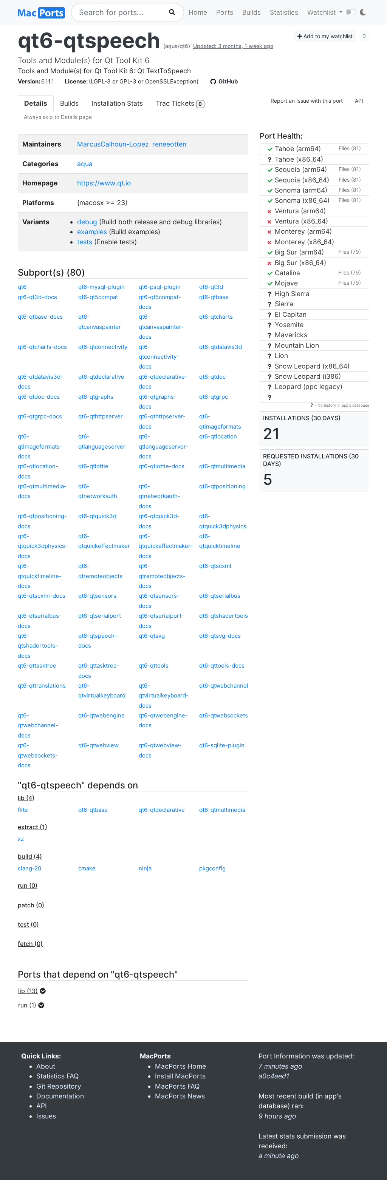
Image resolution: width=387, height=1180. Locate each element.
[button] (34, 991)
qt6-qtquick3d (97, 516)
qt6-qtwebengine (101, 715)
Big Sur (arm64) (298, 252)
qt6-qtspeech (89, 40)
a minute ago (279, 1156)
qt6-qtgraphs (95, 396)
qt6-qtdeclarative (101, 376)
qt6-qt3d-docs (37, 297)
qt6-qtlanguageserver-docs (163, 446)
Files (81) (350, 148)
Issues (46, 1116)
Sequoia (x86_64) (301, 180)
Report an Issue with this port (307, 100)
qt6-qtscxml (215, 565)
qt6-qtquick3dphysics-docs (43, 546)
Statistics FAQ (57, 1076)
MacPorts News (180, 1096)
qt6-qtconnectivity (102, 346)
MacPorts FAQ (177, 1086)
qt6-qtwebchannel (223, 685)
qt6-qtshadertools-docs (38, 645)
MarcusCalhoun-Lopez (113, 144)
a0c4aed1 (274, 1076)
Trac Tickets (179, 103)
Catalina (286, 273)
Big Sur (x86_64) (299, 263)
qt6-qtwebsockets (223, 715)
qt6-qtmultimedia (222, 466)
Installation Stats (117, 103)
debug (87, 222)
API (359, 100)
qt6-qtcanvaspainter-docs (161, 326)
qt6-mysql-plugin (101, 286)
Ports (224, 12)
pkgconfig (212, 868)
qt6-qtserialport (99, 615)
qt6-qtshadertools (223, 615)
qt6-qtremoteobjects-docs (162, 575)
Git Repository (58, 1086)
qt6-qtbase (214, 297)
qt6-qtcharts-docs (42, 346)
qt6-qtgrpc (213, 396)
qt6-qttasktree (37, 665)
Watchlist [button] (322, 12)
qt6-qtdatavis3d (220, 346)
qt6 (22, 286)
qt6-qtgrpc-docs (40, 416)
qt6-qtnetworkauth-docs (159, 496)
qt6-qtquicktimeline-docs (40, 575)
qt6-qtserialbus (219, 595)
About (45, 1066)
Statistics (284, 12)
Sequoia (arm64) (300, 169)
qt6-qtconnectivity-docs (159, 356)
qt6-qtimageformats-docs (40, 446)
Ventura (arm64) (299, 211)
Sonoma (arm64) (300, 190)
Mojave (285, 283)
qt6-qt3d (211, 286)
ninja (145, 868)
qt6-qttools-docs (222, 665)
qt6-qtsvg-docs (220, 635)
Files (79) (349, 251)
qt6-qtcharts (216, 316)
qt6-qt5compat (98, 297)
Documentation (60, 1096)
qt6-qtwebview (98, 745)
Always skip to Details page (58, 117)
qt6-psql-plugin (160, 286)
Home (198, 12)
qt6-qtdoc (212, 376)
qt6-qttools (154, 665)
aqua (85, 164)
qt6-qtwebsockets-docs (38, 755)
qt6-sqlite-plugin (222, 745)
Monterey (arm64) (302, 231)
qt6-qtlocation (218, 436)
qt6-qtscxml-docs (41, 595)
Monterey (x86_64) (303, 242)
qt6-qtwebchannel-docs (38, 725)
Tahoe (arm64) (297, 149)
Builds (251, 12)
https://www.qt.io (104, 183)
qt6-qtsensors (97, 595)
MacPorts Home (180, 1066)
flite (23, 809)
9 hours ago (277, 1116)
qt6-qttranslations (42, 685)
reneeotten (169, 144)
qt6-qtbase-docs (40, 316)
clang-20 (29, 868)
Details (35, 103)
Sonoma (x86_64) (301, 200)
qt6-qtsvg (152, 635)
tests (84, 242)
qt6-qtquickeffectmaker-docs (166, 546)
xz (21, 838)
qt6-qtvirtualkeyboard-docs (164, 695)
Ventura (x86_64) (300, 221)
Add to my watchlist (327, 36)
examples (92, 232)
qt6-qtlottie (93, 466)
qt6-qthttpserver (100, 416)
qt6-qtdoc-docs (39, 396)
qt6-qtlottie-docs (161, 466)
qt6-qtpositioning (222, 486)
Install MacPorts (180, 1076)
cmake (87, 868)
